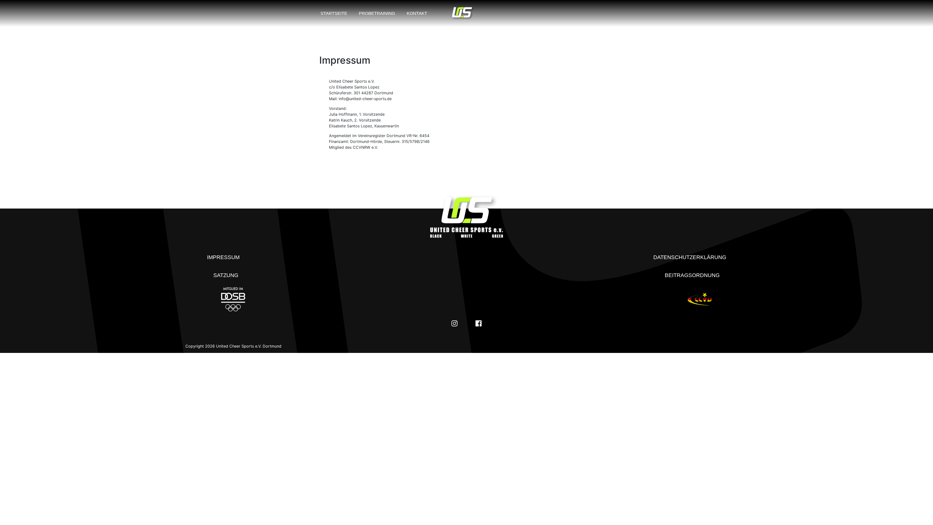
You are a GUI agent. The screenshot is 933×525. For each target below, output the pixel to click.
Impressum (223, 257)
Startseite (333, 13)
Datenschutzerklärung (689, 257)
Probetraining (377, 13)
